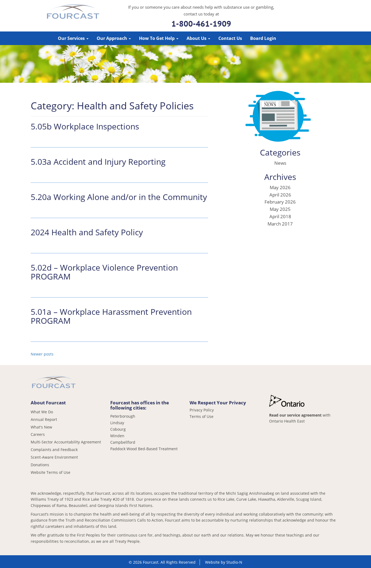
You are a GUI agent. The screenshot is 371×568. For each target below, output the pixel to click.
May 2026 (280, 187)
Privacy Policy (202, 410)
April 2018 (280, 216)
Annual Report (44, 419)
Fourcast (73, 12)
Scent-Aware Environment (54, 457)
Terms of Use (201, 416)
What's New (41, 427)
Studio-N (234, 562)
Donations (40, 464)
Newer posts (42, 354)
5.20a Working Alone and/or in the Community (119, 196)
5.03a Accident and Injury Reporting (98, 161)
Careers (38, 434)
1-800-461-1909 (201, 23)
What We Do (42, 411)
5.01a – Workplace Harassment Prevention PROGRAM (111, 316)
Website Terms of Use (50, 472)
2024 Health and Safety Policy (87, 232)
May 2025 (280, 209)
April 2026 (280, 195)
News (280, 163)
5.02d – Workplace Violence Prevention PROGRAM (104, 272)
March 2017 (280, 224)
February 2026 (280, 202)
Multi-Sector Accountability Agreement (66, 442)
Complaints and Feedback (54, 449)
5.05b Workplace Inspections (85, 126)
